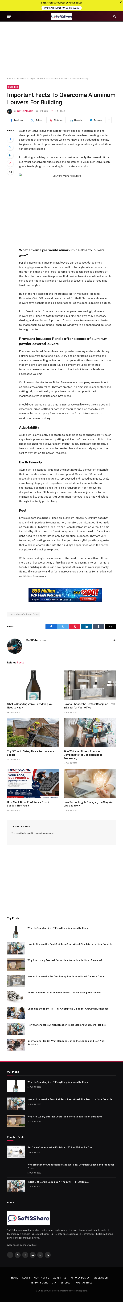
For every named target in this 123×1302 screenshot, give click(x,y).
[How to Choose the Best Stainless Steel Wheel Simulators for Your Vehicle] (16, 948)
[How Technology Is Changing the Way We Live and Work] (90, 783)
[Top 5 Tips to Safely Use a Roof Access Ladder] (33, 732)
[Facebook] (10, 139)
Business (13, 87)
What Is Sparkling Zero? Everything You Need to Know (30, 706)
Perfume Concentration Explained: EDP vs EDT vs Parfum (60, 1147)
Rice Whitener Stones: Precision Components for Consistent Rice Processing (83, 755)
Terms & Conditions (44, 1283)
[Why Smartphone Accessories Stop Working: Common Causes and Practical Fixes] (16, 1169)
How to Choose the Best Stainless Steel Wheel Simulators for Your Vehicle (70, 944)
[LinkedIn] (10, 155)
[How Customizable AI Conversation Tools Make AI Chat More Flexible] (16, 1029)
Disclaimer (101, 1278)
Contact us (41, 1278)
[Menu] (9, 16)
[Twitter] (10, 147)
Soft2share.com (25, 111)
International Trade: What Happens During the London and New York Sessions (66, 1043)
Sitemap (66, 1283)
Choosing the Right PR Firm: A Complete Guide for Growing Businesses (68, 1008)
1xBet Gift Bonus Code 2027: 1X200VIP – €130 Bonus (58, 1182)
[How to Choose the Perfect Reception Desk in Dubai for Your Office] (90, 685)
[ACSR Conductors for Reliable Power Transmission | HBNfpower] (16, 997)
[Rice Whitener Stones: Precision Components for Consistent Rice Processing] (90, 732)
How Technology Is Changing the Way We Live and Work (88, 804)
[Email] (10, 171)
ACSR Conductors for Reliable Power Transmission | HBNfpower (64, 992)
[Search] (114, 16)
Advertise (59, 1278)
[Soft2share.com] (61, 16)
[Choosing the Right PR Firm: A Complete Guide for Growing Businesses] (16, 1013)
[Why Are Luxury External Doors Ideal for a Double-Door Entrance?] (16, 964)
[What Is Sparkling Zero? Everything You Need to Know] (33, 685)
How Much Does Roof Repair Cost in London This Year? (28, 804)
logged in (29, 833)
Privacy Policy (80, 1278)
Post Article (83, 1283)
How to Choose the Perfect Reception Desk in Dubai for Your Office (89, 706)
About (26, 1278)
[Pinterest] (10, 163)
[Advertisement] (61, 49)
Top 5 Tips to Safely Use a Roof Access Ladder (30, 753)
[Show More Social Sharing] (109, 120)
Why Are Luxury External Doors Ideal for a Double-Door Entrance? (65, 960)
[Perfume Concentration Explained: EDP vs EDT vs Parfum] (16, 1152)
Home (14, 1278)
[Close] (120, 2)
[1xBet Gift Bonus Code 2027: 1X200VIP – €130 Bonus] (16, 1186)
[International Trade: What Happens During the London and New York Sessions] (16, 1045)
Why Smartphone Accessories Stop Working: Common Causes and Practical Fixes (71, 1166)
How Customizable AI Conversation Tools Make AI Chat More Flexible (67, 1024)
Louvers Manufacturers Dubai (24, 614)
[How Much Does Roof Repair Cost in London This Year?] (33, 783)
